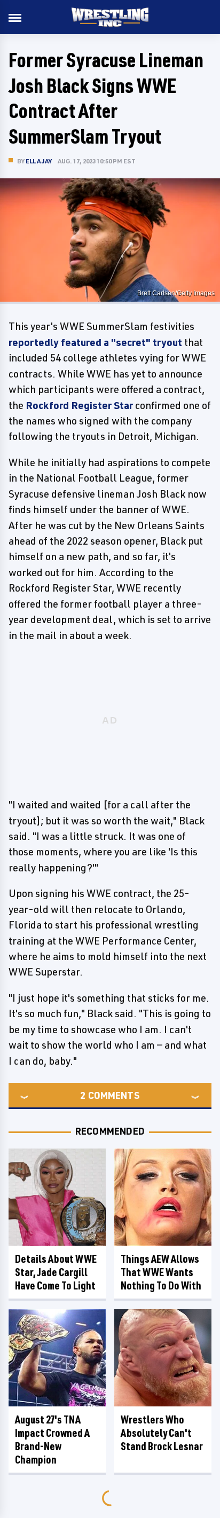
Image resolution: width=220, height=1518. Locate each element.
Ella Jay (39, 161)
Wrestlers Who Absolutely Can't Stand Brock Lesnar (162, 1433)
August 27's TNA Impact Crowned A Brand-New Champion (52, 1439)
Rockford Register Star (79, 405)
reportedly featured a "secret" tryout (95, 342)
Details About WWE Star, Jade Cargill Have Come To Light (56, 1272)
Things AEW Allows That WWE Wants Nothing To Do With (161, 1272)
